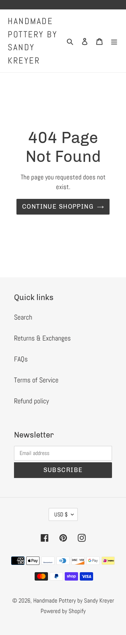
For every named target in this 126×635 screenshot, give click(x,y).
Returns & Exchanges (42, 338)
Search (23, 317)
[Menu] (114, 41)
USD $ (61, 514)
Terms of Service (36, 379)
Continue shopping (57, 206)
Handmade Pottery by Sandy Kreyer (32, 41)
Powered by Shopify (63, 611)
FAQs (21, 359)
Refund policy (31, 400)
